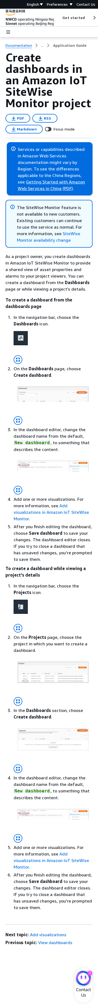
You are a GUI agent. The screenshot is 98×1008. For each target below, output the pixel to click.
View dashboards (55, 942)
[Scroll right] (94, 17)
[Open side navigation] (8, 32)
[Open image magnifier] (18, 359)
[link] (70, 45)
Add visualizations (48, 934)
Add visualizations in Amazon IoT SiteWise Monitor (51, 512)
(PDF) (68, 188)
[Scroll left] (58, 17)
